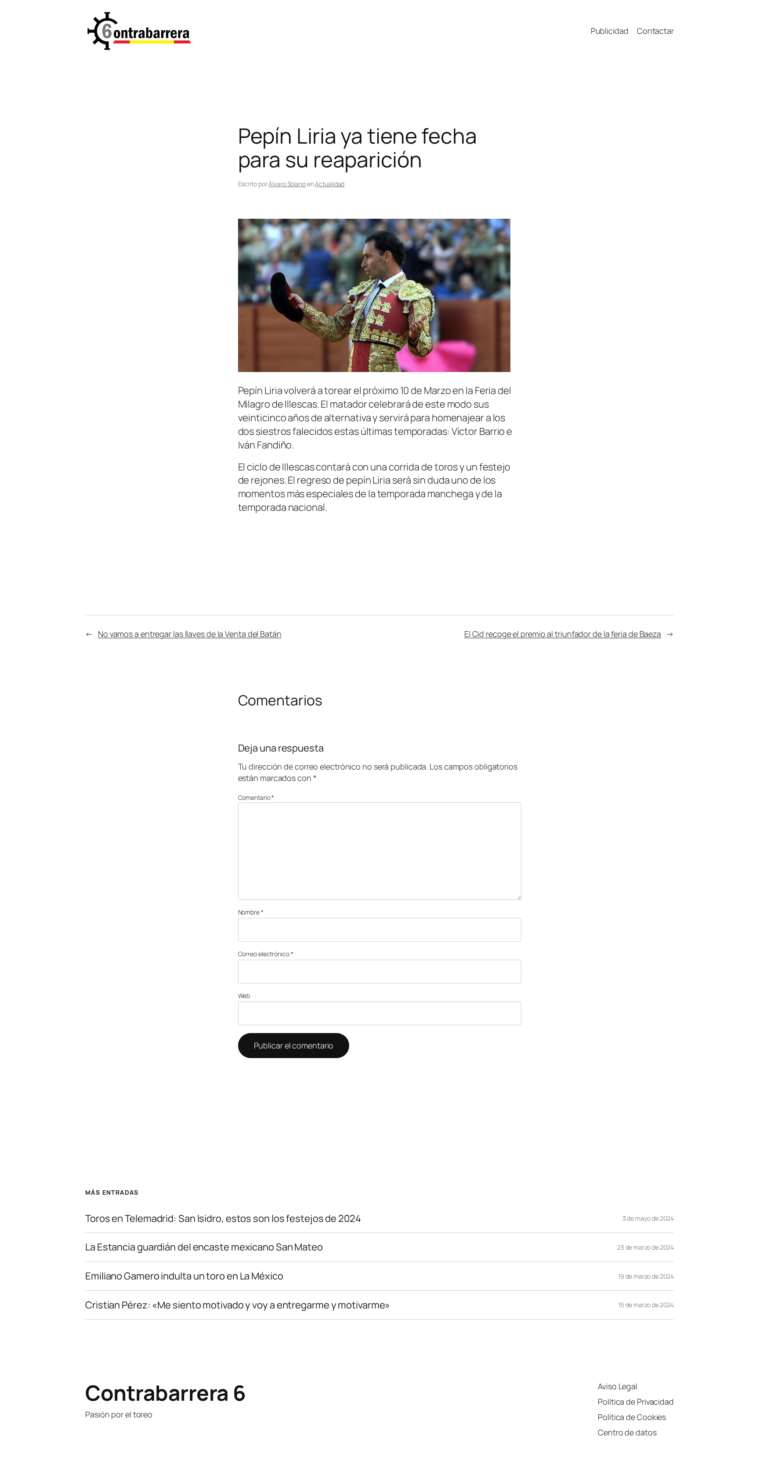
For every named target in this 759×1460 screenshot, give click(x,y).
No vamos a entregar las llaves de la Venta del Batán (190, 634)
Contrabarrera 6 (165, 1392)
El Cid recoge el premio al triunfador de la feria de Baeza (562, 634)
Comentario (256, 797)
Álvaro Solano (287, 184)
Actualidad (329, 184)
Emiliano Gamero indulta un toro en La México (184, 1276)
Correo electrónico (265, 954)
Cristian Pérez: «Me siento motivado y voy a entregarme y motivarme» (237, 1305)
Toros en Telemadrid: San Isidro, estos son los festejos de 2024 (223, 1218)
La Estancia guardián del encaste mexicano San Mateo (204, 1247)
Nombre (251, 912)
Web (244, 995)
